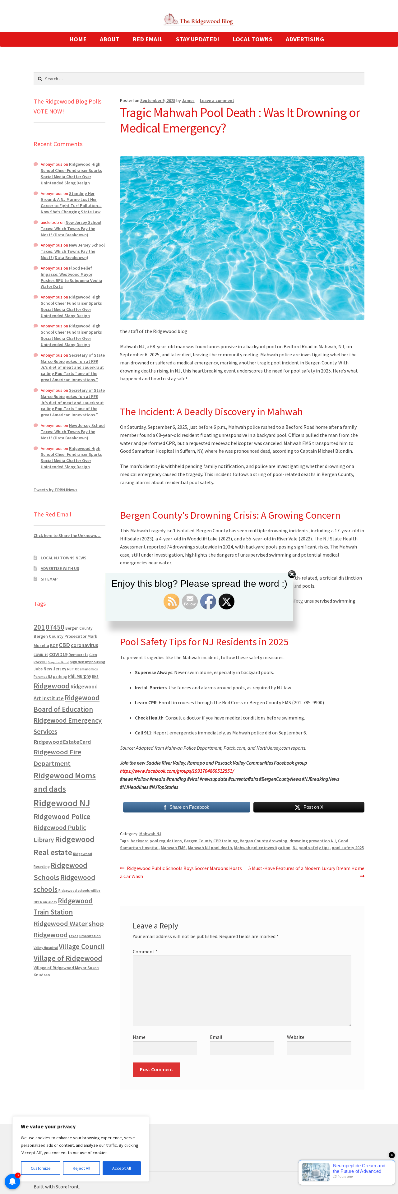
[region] (80, 1149)
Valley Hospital (46, 948)
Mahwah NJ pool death (210, 847)
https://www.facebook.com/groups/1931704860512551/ (177, 771)
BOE (54, 645)
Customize (41, 1168)
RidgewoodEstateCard (62, 741)
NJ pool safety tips (311, 847)
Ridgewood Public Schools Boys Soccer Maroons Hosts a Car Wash (181, 872)
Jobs (38, 669)
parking (60, 676)
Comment (145, 951)
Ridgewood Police (62, 816)
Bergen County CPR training (211, 841)
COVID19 (58, 654)
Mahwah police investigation (262, 847)
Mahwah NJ (150, 833)
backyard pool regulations (156, 841)
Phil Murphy (79, 676)
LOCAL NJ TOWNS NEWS (63, 558)
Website (295, 1037)
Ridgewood (52, 685)
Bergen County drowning (263, 841)
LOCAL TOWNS (252, 39)
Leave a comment (217, 100)
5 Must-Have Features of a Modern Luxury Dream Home (306, 872)
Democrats (78, 654)
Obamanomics (86, 669)
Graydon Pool (58, 662)
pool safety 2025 (348, 847)
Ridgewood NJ (62, 803)
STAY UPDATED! (197, 39)
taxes (73, 936)
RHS (95, 676)
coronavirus (84, 645)
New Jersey (55, 669)
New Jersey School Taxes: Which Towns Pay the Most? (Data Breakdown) (71, 229)
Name (139, 1037)
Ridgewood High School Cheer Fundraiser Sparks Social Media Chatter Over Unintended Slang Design (71, 173)
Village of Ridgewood (68, 958)
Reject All (81, 1168)
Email (216, 1037)
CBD (64, 645)
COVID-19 (41, 655)
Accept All (121, 1168)
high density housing (87, 661)
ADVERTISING (305, 39)
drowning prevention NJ (312, 841)
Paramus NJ (43, 676)
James (188, 100)
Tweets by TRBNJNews (55, 490)
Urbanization (90, 935)
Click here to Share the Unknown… (67, 535)
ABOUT (109, 39)
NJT (70, 669)
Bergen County (78, 628)
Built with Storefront (56, 1186)
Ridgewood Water (61, 923)
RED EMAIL (147, 39)
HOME (77, 39)
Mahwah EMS (173, 847)
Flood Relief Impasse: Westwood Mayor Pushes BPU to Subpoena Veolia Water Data (71, 277)
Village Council (81, 946)
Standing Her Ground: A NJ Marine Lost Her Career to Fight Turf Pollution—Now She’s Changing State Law (71, 203)
